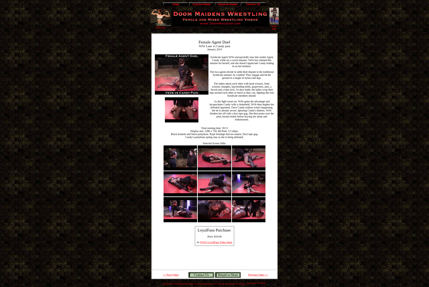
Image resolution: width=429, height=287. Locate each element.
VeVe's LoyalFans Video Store (216, 242)
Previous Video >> (258, 274)
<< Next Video (171, 274)
